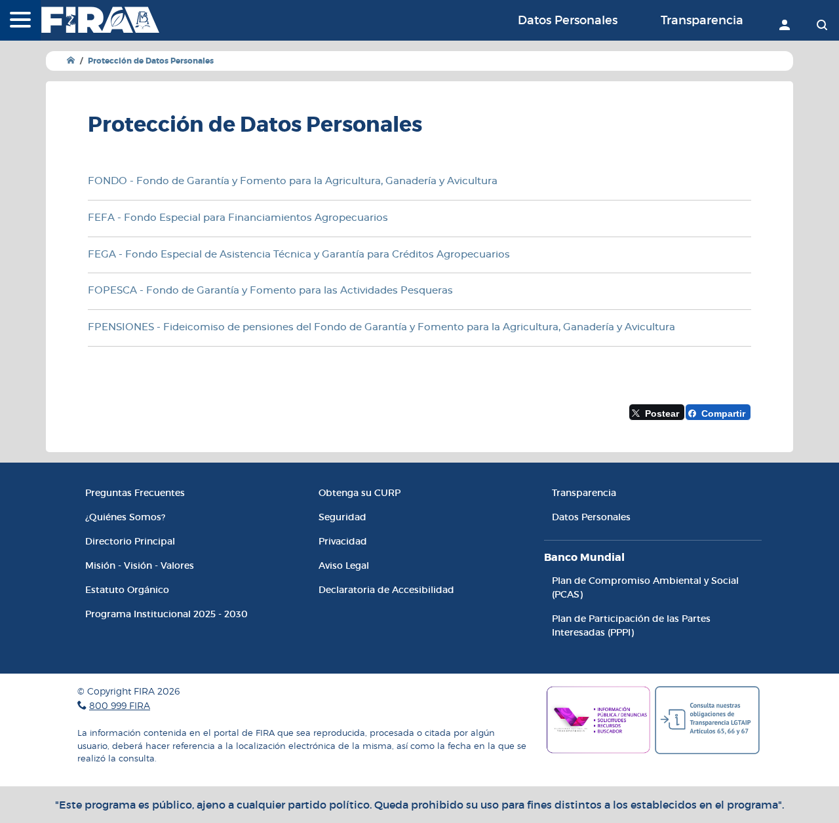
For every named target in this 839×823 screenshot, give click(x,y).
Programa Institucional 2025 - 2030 (166, 614)
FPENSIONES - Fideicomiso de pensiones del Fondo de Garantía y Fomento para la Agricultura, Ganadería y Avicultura (381, 327)
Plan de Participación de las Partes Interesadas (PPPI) (631, 625)
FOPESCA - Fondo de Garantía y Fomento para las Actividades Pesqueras (270, 291)
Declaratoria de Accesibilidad (386, 590)
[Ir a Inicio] (71, 61)
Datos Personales (567, 20)
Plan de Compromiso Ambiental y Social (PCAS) (645, 587)
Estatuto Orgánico (127, 590)
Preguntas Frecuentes (135, 493)
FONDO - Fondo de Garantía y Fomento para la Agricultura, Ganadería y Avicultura (293, 181)
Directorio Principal (130, 541)
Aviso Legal (344, 565)
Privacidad (343, 541)
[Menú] (20, 21)
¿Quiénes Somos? (125, 517)
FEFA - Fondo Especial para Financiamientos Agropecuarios (238, 218)
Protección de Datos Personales (151, 61)
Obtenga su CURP (359, 493)
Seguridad (342, 517)
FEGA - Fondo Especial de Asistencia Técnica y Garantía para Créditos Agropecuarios (299, 254)
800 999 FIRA (119, 705)
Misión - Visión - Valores (139, 565)
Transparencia (702, 20)
